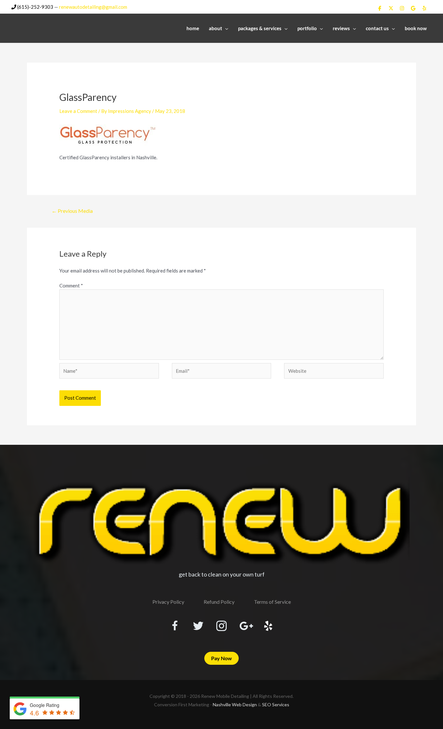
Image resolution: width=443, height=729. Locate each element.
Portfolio (307, 28)
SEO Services (275, 704)
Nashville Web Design (235, 704)
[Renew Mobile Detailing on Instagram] (402, 8)
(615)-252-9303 (34, 7)
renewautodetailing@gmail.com (93, 7)
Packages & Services (259, 28)
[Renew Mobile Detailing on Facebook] (380, 8)
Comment (71, 285)
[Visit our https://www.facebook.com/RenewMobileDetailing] (175, 626)
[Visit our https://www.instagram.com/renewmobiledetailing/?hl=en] (221, 626)
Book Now (416, 28)
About (215, 28)
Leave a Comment (78, 111)
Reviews (341, 28)
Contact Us (377, 28)
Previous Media (72, 211)
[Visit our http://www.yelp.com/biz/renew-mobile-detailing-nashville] (268, 626)
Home (192, 28)
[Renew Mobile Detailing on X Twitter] (391, 8)
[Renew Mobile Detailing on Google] (413, 8)
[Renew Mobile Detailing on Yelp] (424, 8)
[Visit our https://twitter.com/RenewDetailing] (198, 626)
